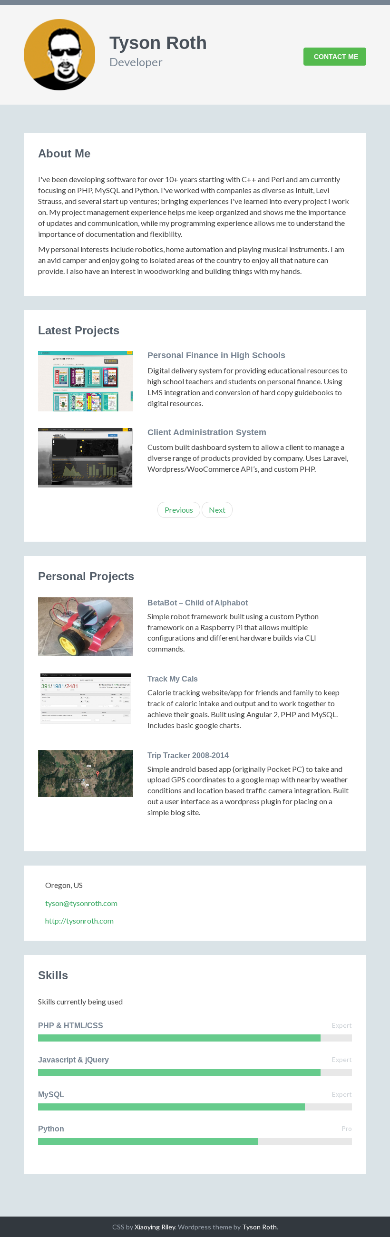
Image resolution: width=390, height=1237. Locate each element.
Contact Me (336, 56)
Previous (179, 509)
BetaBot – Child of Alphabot (197, 603)
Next (217, 509)
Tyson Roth (259, 1227)
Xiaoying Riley (155, 1227)
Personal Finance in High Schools (216, 355)
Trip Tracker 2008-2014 (188, 755)
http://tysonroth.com (79, 920)
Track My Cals (172, 679)
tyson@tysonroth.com (81, 902)
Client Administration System (206, 432)
